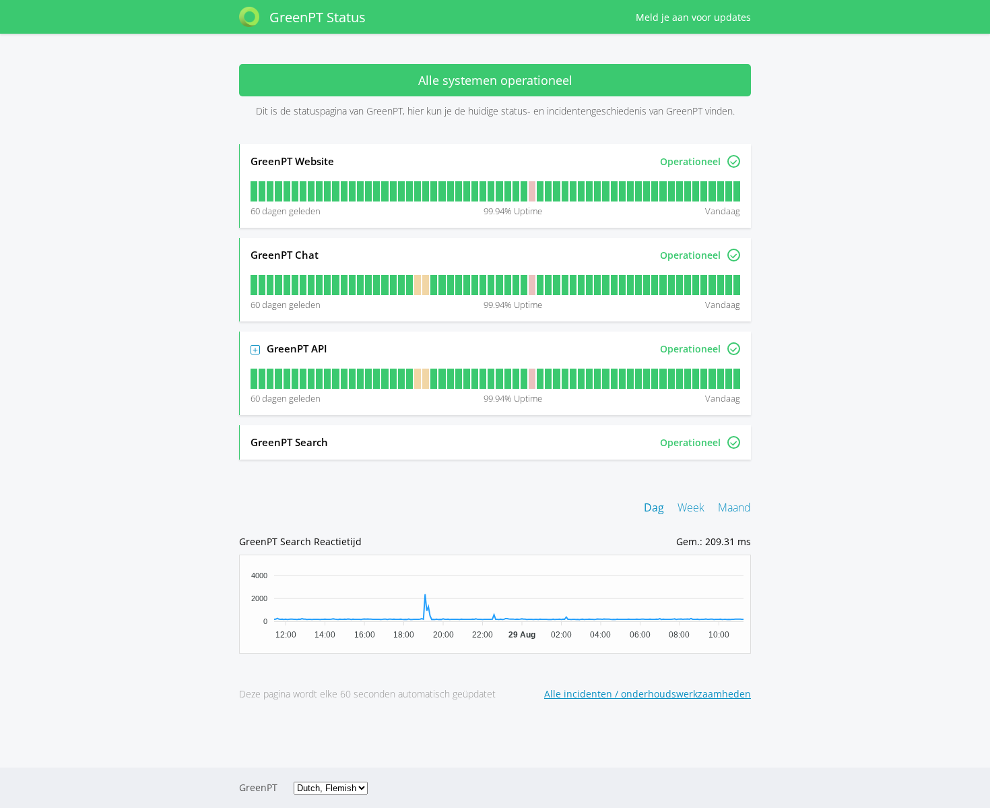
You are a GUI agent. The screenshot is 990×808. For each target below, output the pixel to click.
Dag (654, 507)
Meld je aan (693, 17)
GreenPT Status (317, 17)
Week (691, 507)
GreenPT (258, 787)
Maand (734, 507)
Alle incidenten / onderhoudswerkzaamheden (647, 693)
